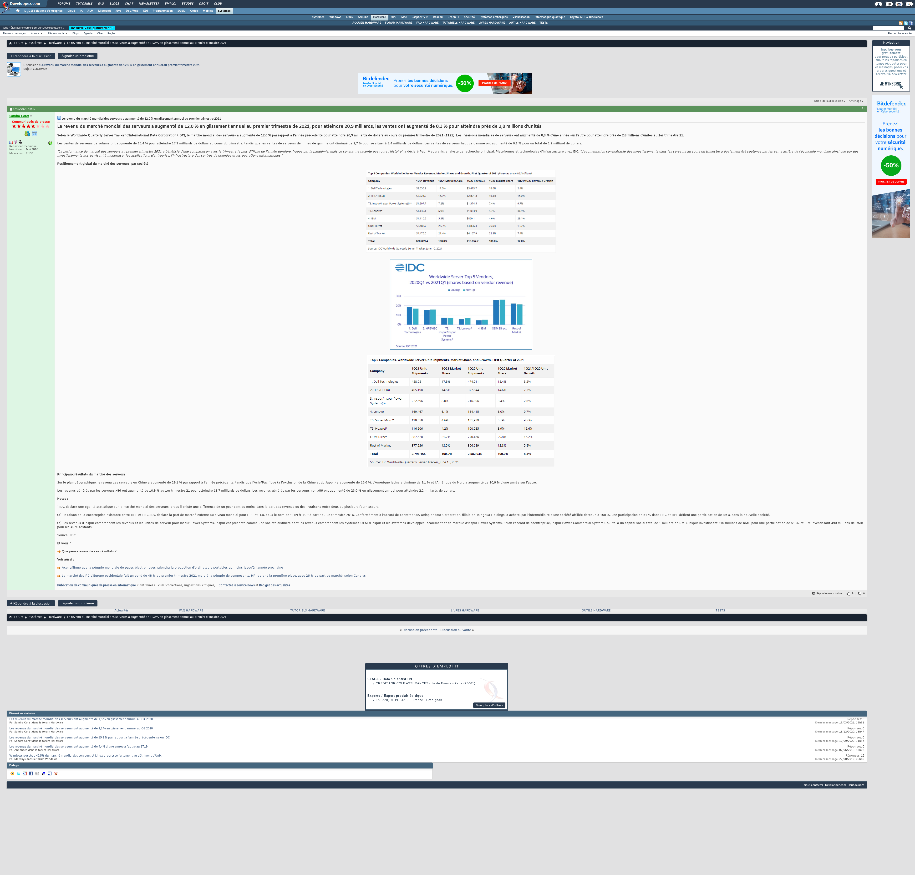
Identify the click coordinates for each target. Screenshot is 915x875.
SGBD (181, 11)
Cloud (71, 11)
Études (187, 4)
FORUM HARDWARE (398, 23)
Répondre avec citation (829, 593)
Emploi (170, 4)
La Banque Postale (393, 700)
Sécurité (469, 17)
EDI (145, 11)
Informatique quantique (549, 17)
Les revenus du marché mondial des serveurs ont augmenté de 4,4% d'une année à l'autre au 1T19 (78, 747)
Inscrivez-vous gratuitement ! (92, 27)
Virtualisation (521, 17)
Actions (35, 33)
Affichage (855, 101)
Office (194, 11)
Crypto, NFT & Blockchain (586, 17)
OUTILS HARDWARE (522, 23)
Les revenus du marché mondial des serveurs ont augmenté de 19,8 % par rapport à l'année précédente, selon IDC (89, 738)
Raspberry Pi (420, 17)
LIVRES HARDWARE (491, 23)
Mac (404, 17)
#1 (863, 108)
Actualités (121, 611)
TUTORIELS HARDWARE (458, 23)
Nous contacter (813, 785)
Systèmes (224, 11)
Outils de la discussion (828, 101)
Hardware (379, 17)
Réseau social (56, 33)
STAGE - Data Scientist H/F (390, 679)
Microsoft (104, 11)
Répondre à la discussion (30, 56)
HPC (393, 17)
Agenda (88, 33)
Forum (18, 43)
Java (118, 11)
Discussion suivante (455, 630)
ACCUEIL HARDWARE (366, 23)
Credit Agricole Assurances (402, 683)
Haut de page (856, 785)
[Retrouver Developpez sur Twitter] (906, 23)
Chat (128, 4)
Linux (349, 17)
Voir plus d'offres (489, 705)
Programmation (163, 11)
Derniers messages (14, 33)
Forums (64, 4)
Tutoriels (84, 4)
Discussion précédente (419, 630)
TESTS (543, 23)
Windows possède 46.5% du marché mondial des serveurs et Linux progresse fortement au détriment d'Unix (85, 756)
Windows (335, 17)
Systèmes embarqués (494, 17)
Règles (111, 33)
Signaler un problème (77, 56)
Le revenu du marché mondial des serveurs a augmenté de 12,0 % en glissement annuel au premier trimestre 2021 (120, 65)
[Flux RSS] (901, 23)
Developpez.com (835, 785)
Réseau (438, 17)
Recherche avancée (900, 33)
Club (217, 4)
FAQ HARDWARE (427, 23)
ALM (90, 11)
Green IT (453, 17)
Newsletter (148, 4)
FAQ (100, 4)
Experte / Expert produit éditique (395, 695)
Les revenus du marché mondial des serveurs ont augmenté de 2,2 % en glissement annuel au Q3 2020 (81, 729)
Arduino (363, 17)
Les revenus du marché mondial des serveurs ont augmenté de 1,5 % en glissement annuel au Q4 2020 (81, 719)
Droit (203, 4)
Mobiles (208, 11)
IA (81, 11)
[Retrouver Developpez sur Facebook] (911, 23)
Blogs (114, 4)
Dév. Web (132, 11)
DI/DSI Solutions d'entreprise (43, 11)
